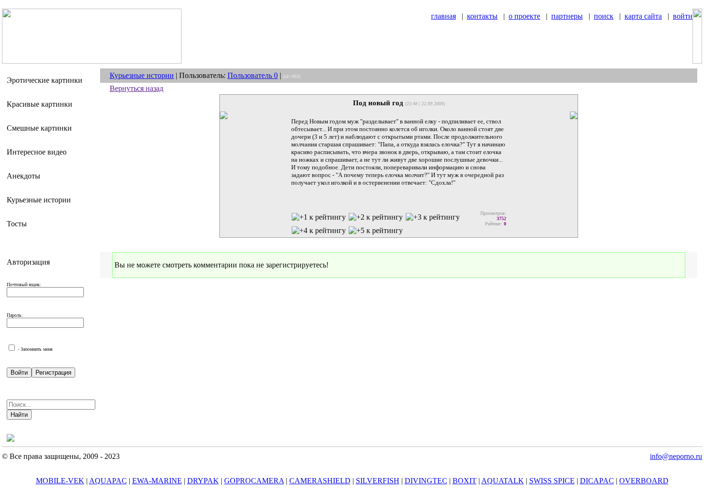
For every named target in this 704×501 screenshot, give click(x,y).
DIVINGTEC (426, 481)
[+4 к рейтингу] (319, 230)
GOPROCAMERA (254, 481)
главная (443, 16)
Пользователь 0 (252, 75)
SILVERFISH (377, 481)
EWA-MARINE (157, 481)
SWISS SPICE (552, 481)
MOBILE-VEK (60, 481)
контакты (482, 16)
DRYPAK (203, 481)
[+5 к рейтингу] (376, 230)
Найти (19, 414)
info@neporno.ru (676, 456)
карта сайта (643, 16)
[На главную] (92, 61)
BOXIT (465, 481)
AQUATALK (502, 481)
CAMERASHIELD (320, 481)
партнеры (567, 16)
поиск (603, 16)
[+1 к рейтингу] (319, 217)
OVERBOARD (644, 481)
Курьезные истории (142, 75)
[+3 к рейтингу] (433, 217)
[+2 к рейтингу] (376, 217)
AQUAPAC (108, 481)
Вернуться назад (136, 88)
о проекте (524, 16)
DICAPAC (597, 481)
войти (683, 16)
